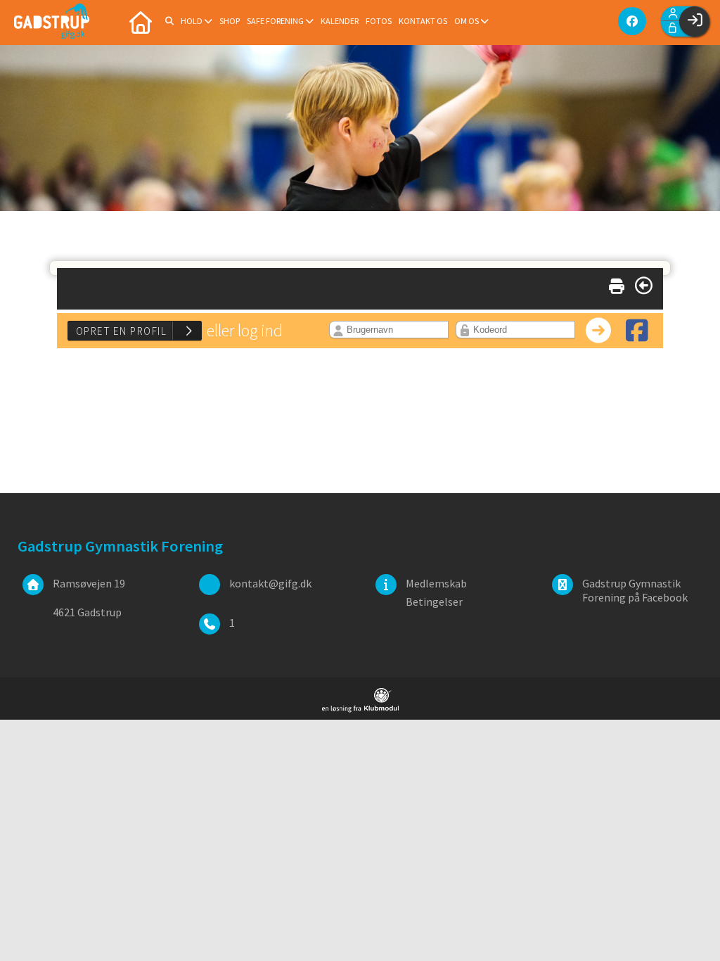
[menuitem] (141, 21)
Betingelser (434, 601)
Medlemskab (436, 583)
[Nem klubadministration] (360, 708)
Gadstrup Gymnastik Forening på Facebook (635, 590)
